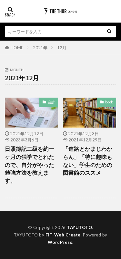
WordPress (60, 242)
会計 (51, 102)
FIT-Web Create (63, 234)
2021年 (40, 47)
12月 (61, 47)
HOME (17, 47)
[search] (109, 31)
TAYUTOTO (79, 227)
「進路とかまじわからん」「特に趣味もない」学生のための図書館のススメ (87, 161)
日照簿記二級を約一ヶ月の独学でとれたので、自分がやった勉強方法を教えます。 (29, 165)
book (109, 102)
